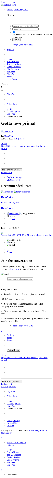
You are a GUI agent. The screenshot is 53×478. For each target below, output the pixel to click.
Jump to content (8, 2)
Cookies (10, 425)
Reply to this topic (15, 177)
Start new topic (13, 180)
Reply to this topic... (10, 289)
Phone (9, 340)
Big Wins (11, 74)
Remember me (18, 34)
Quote (9, 252)
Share (4, 143)
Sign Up (10, 49)
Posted (10, 202)
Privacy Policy (13, 420)
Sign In (16, 40)
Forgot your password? (22, 44)
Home (9, 59)
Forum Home (13, 61)
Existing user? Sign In (17, 9)
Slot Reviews (13, 69)
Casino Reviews (14, 66)
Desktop (10, 335)
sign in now (14, 269)
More (9, 76)
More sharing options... (11, 170)
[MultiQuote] (8, 250)
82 (13, 218)
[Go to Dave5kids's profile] (7, 131)
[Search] (2, 90)
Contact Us (12, 423)
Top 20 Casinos (14, 64)
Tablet (9, 338)
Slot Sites (11, 71)
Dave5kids (9, 136)
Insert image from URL (22, 326)
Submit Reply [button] (13, 350)
